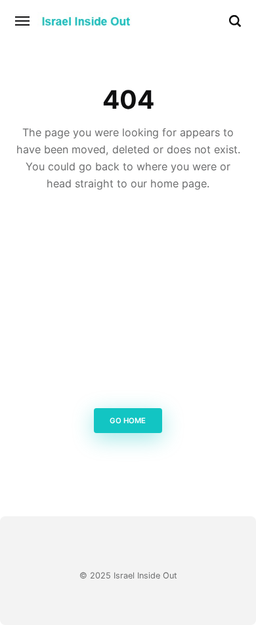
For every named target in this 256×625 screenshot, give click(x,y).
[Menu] (23, 21)
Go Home (128, 420)
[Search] (235, 21)
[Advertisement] (128, 303)
